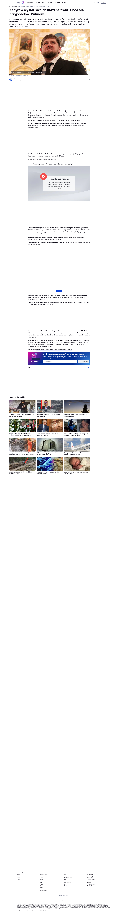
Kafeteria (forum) (20, 876)
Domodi (18, 874)
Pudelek (18, 879)
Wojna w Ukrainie (67, 882)
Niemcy (41, 887)
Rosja (41, 879)
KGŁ (14, 78)
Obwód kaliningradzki (68, 877)
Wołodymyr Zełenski (91, 884)
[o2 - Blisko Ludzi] (24, 2)
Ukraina (42, 876)
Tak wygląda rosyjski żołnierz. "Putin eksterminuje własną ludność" (58, 120)
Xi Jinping (89, 882)
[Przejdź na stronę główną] (18, 3)
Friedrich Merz (90, 885)
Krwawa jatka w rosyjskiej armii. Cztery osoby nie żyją (54, 350)
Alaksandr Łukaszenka (91, 880)
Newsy (65, 874)
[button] (98, 2)
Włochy (41, 880)
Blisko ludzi (30, 2)
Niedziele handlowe (68, 876)
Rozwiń (58, 290)
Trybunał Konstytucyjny (68, 880)
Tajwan (41, 884)
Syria (41, 882)
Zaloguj (103, 2)
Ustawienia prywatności (86, 900)
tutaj (45, 910)
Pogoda (57, 2)
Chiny (65, 879)
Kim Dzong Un (90, 874)
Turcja (41, 877)
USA (41, 885)
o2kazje (38, 2)
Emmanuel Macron (91, 879)
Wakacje (65, 885)
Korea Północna (43, 874)
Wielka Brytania (43, 890)
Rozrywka (50, 2)
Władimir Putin (90, 877)
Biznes (64, 2)
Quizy (43, 2)
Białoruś (42, 889)
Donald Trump (90, 876)
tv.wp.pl (18, 877)
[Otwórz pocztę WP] (94, 2)
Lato (65, 884)
